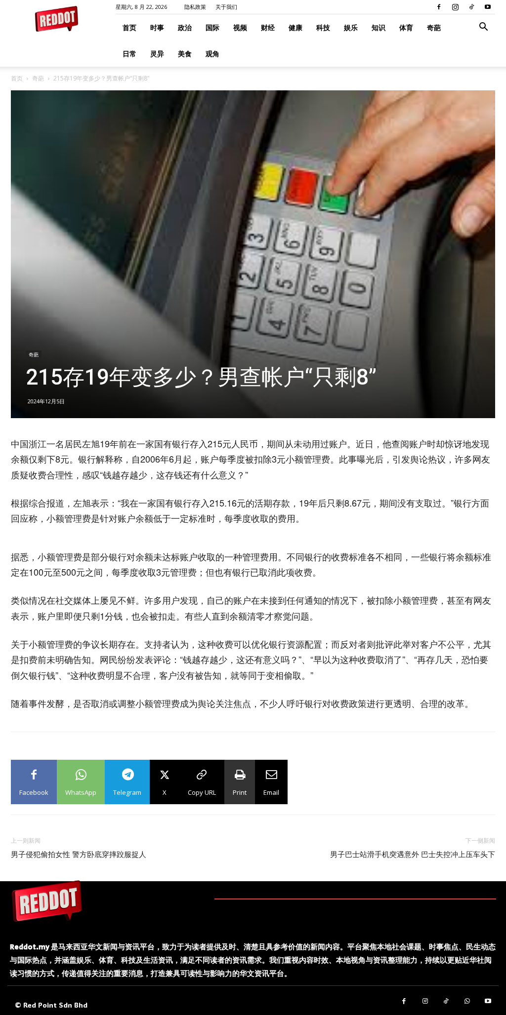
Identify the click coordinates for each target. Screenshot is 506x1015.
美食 (185, 53)
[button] (483, 28)
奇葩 (434, 27)
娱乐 (351, 27)
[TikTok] (471, 7)
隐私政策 (195, 6)
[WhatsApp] (467, 1001)
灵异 (157, 53)
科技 (323, 27)
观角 (212, 53)
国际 (212, 27)
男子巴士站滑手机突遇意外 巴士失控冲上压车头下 (412, 854)
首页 (129, 27)
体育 (406, 27)
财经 (268, 27)
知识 (378, 27)
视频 (240, 27)
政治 (185, 27)
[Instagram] (455, 7)
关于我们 (226, 6)
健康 (295, 27)
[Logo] (47, 901)
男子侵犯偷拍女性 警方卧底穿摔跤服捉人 (78, 854)
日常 (129, 53)
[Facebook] (438, 7)
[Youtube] (487, 7)
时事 (157, 27)
